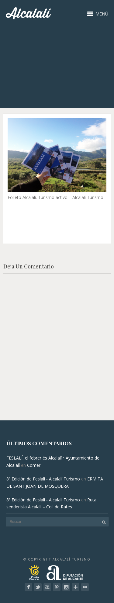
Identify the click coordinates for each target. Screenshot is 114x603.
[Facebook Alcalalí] (28, 587)
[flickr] (85, 587)
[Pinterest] (56, 587)
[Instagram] (66, 587)
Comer (33, 465)
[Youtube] (47, 587)
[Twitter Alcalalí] (38, 587)
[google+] (75, 587)
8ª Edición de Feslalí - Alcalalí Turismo (43, 479)
